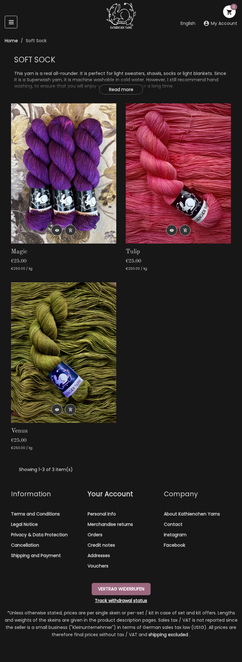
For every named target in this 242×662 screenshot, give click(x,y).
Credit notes (101, 545)
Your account (110, 493)
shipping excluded (168, 634)
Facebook (174, 545)
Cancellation (25, 545)
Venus (19, 431)
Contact (173, 524)
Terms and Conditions (35, 514)
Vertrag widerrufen (121, 589)
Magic (19, 252)
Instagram (175, 535)
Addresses (99, 555)
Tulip (133, 252)
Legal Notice (24, 524)
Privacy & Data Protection (39, 535)
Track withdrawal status (121, 600)
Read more (121, 89)
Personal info (102, 514)
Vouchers (98, 566)
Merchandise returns (110, 524)
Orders (95, 535)
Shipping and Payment (36, 555)
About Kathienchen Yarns (192, 514)
